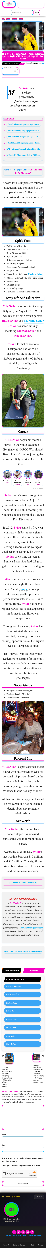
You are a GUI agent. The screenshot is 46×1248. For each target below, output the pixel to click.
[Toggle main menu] (4, 13)
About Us (6, 1245)
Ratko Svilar (10, 1036)
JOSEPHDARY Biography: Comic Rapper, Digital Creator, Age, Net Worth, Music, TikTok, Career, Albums (24, 142)
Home (3, 19)
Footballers (21, 19)
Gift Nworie (37, 63)
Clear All (39, 1196)
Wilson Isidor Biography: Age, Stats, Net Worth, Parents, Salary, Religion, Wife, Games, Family (24, 149)
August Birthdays (12, 994)
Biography (8, 19)
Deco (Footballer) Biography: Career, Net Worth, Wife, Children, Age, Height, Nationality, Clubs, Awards (24, 130)
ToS (32, 1245)
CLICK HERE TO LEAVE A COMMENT (22, 882)
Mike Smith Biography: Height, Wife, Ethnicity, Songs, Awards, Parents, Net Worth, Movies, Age (24, 155)
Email (4, 1145)
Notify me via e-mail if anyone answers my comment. (22, 1165)
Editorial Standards (20, 1245)
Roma (23, 589)
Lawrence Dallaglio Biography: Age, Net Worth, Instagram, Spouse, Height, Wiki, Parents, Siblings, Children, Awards (7, 1076)
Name (4, 1135)
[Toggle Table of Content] (14, 71)
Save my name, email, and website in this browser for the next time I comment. (22, 1159)
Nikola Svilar (11, 1027)
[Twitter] (19, 1232)
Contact (40, 1245)
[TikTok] (32, 1232)
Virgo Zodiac (11, 1044)
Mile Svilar (10, 1011)
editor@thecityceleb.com (32, 927)
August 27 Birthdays (13, 986)
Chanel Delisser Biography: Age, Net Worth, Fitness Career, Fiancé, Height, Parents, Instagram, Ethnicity (24, 124)
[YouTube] (23, 1232)
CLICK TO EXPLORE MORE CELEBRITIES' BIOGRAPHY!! (23, 952)
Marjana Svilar (35, 274)
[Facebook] (14, 1232)
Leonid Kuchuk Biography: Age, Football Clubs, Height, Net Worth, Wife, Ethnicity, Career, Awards (24, 136)
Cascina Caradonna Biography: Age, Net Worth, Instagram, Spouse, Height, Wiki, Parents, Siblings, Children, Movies (38, 1073)
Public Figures (14, 19)
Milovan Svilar (11, 1019)
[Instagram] (27, 1232)
